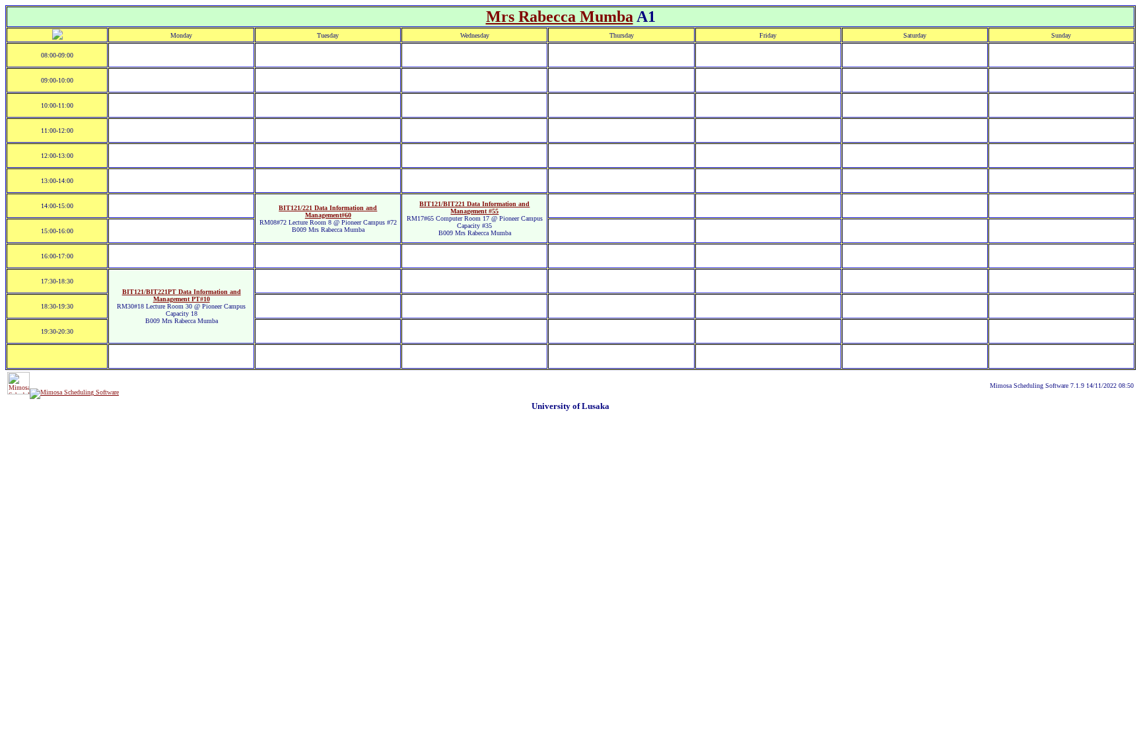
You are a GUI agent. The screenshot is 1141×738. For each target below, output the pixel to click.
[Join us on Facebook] (74, 392)
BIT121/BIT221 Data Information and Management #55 (474, 207)
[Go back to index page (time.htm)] (57, 37)
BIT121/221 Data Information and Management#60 (328, 211)
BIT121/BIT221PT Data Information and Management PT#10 (181, 295)
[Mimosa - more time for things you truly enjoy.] (18, 392)
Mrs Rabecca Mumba (559, 16)
